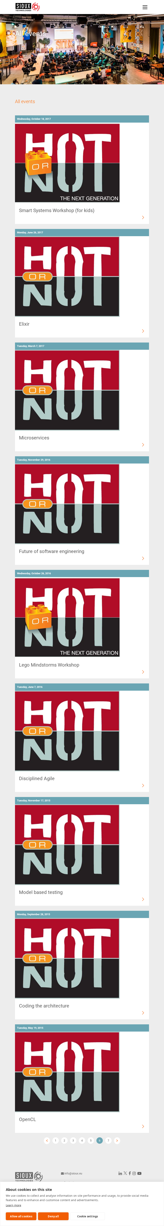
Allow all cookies (21, 1216)
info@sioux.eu (73, 1173)
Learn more (13, 1205)
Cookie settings (87, 1216)
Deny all (53, 1216)
